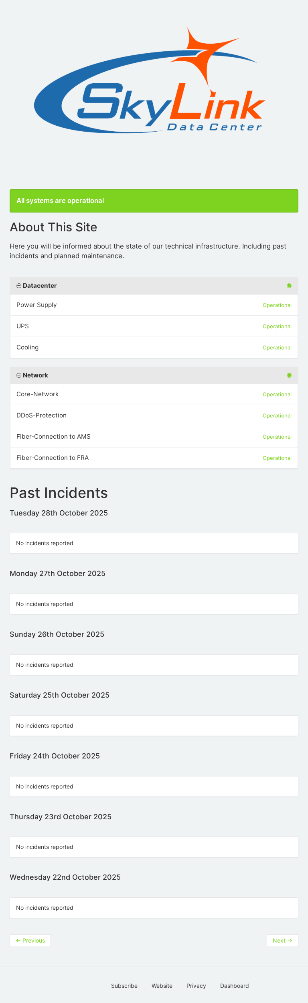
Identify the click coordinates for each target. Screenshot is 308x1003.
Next (282, 940)
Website (162, 985)
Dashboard (234, 985)
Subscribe (124, 985)
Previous (30, 940)
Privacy (196, 985)
